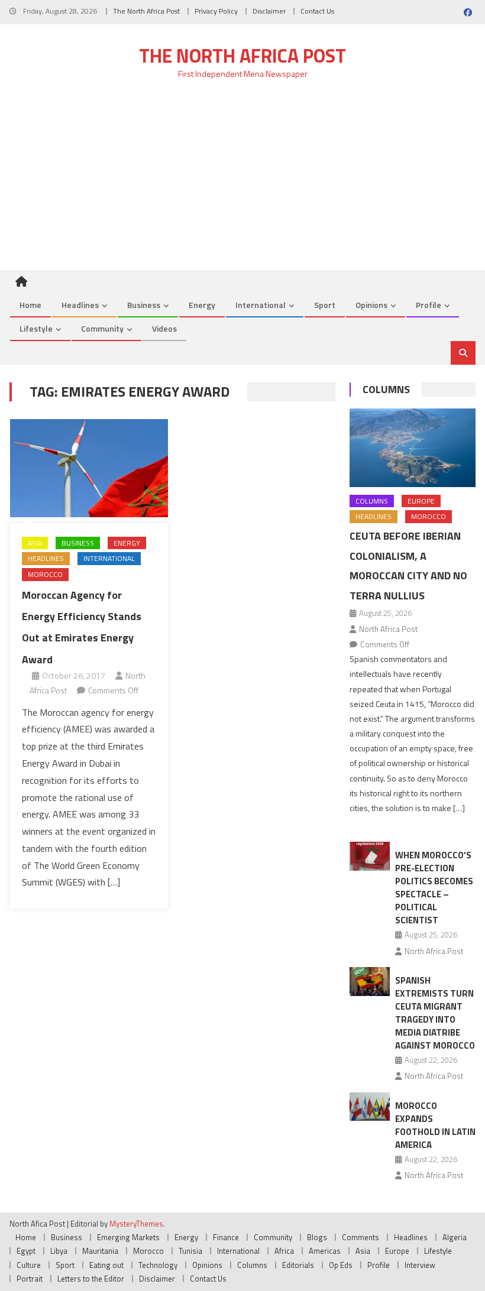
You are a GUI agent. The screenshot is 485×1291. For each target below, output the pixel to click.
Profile (428, 305)
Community (102, 328)
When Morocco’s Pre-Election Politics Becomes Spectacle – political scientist (434, 887)
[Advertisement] (242, 181)
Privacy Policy (216, 11)
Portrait (30, 1278)
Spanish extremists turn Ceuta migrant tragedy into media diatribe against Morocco (435, 1013)
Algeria (454, 1237)
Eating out (106, 1265)
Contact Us (317, 11)
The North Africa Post (146, 11)
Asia (35, 543)
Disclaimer (269, 11)
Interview (420, 1265)
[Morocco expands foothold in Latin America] (370, 1106)
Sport (324, 305)
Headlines (80, 305)
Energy (202, 305)
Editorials (298, 1265)
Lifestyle (36, 328)
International (260, 305)
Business (143, 305)
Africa (284, 1251)
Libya (58, 1251)
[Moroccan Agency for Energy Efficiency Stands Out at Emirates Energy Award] (89, 468)
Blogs (317, 1237)
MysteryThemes (136, 1224)
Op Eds (341, 1265)
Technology (157, 1265)
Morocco (45, 574)
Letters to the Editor (90, 1278)
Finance (226, 1237)
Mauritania (100, 1251)
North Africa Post (388, 629)
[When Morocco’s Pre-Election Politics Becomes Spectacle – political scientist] (370, 856)
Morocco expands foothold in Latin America (435, 1125)
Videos (164, 328)
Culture (29, 1265)
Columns (386, 389)
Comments (360, 1237)
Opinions (371, 305)
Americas (325, 1251)
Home (30, 305)
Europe (421, 501)
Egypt (26, 1251)
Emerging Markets (128, 1237)
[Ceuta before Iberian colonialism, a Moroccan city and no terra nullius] (413, 447)
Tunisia (190, 1251)
